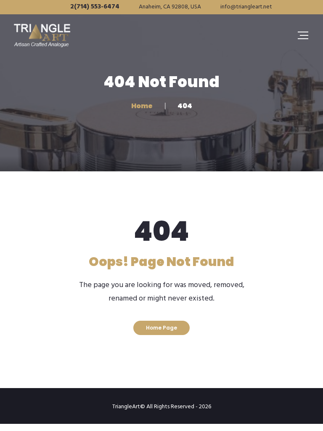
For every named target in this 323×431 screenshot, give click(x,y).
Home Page (161, 327)
